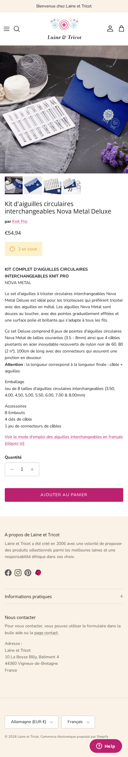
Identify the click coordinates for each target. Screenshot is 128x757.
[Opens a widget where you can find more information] (105, 746)
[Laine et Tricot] (64, 28)
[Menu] (6, 28)
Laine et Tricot (28, 736)
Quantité (13, 457)
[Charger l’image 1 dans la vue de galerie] (64, 109)
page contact (46, 633)
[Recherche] (19, 28)
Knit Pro (19, 221)
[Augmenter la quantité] (34, 469)
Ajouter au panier (63, 495)
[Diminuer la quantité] (10, 469)
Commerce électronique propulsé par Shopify (74, 736)
